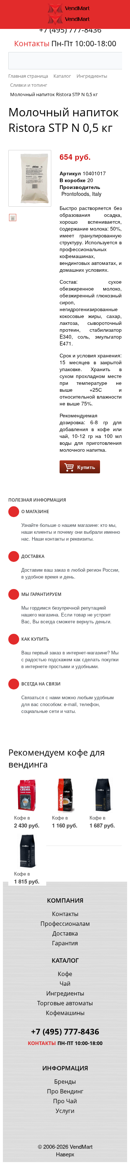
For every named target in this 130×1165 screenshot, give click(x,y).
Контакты (65, 914)
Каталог (65, 960)
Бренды (65, 1082)
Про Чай (65, 1101)
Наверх (65, 1154)
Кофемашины (65, 1013)
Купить (86, 466)
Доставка (65, 933)
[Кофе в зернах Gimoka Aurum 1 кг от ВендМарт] (103, 795)
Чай (65, 984)
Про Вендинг (65, 1091)
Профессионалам (65, 924)
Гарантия (65, 943)
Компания (65, 900)
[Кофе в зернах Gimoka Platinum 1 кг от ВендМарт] (27, 851)
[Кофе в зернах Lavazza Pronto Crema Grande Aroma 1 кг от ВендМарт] (27, 795)
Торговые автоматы (65, 1003)
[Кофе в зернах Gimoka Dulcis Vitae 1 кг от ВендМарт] (65, 795)
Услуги (65, 1111)
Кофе (65, 974)
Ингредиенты (65, 993)
